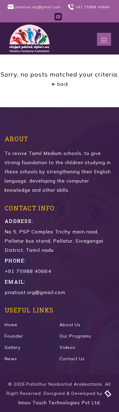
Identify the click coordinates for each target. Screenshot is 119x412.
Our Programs (75, 336)
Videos (67, 347)
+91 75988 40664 (93, 7)
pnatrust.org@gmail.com (38, 7)
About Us (70, 324)
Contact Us (72, 358)
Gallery (12, 347)
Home (11, 324)
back (62, 84)
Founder (14, 336)
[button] (104, 39)
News (11, 358)
